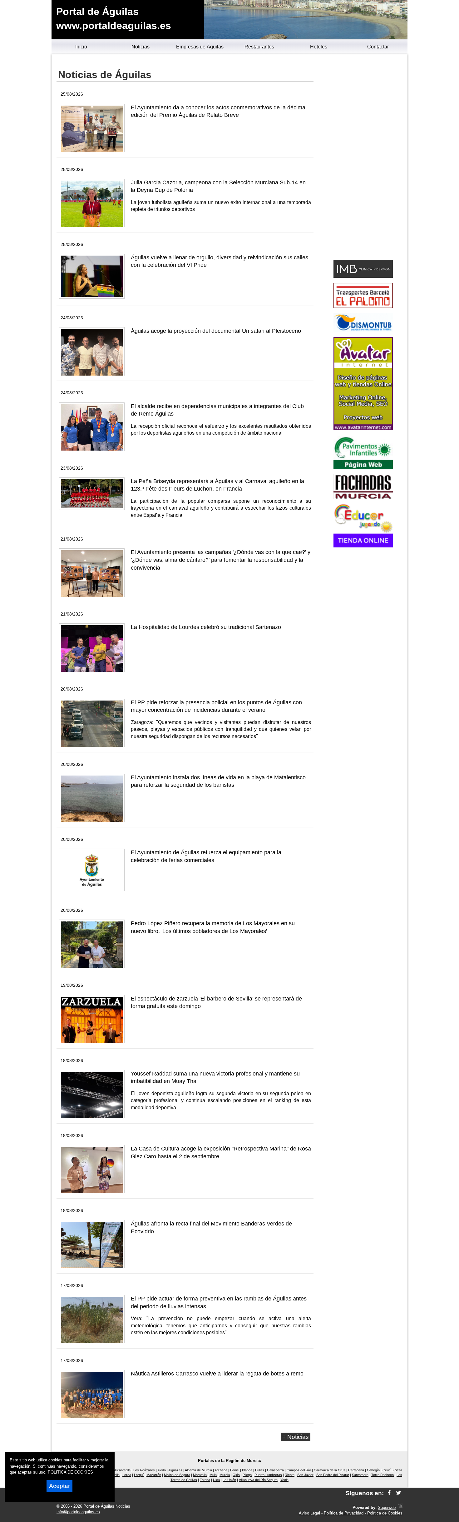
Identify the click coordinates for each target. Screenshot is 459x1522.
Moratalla (200, 1475)
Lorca (126, 1475)
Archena (221, 1470)
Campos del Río (299, 1470)
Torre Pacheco (382, 1475)
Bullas (259, 1470)
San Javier (305, 1475)
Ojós (236, 1475)
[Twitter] (398, 1493)
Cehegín (373, 1470)
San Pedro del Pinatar (332, 1475)
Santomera (360, 1475)
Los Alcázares (144, 1470)
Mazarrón (153, 1475)
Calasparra (275, 1470)
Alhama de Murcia (198, 1470)
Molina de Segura (177, 1475)
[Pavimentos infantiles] (363, 467)
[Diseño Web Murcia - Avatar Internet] (400, 1507)
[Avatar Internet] (363, 428)
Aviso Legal (309, 1513)
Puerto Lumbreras (268, 1475)
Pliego (247, 1475)
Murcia (225, 1475)
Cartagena (356, 1470)
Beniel (234, 1470)
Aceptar (59, 1486)
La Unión (229, 1480)
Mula (213, 1475)
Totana (205, 1480)
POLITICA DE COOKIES (70, 1472)
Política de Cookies (384, 1513)
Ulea (216, 1480)
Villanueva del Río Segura (258, 1480)
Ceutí (387, 1470)
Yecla (284, 1480)
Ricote (289, 1475)
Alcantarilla (122, 1470)
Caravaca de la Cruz (329, 1470)
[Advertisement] (362, 158)
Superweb (387, 1507)
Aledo (161, 1470)
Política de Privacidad (343, 1513)
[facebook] (389, 1493)
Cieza (397, 1470)
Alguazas (175, 1470)
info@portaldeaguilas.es (78, 1512)
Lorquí (139, 1475)
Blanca (247, 1470)
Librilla (115, 1475)
